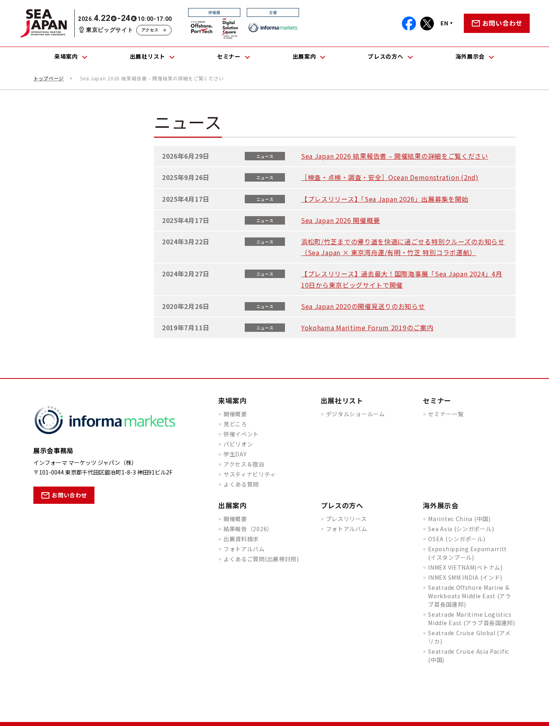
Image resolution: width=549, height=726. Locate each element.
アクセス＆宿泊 (243, 464)
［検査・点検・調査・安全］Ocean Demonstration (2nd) (390, 177)
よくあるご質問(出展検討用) (261, 559)
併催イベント (241, 434)
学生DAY (235, 454)
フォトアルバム (244, 549)
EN (444, 23)
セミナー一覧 (445, 414)
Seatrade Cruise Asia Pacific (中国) (468, 655)
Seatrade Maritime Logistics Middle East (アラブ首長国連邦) (471, 618)
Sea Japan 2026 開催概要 (340, 220)
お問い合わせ (502, 23)
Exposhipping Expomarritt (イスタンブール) (467, 553)
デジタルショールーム (355, 414)
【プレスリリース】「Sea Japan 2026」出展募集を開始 (384, 199)
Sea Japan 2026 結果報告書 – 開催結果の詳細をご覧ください (394, 156)
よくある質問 (241, 484)
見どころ (235, 424)
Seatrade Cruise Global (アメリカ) (469, 637)
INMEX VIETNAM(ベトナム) (465, 567)
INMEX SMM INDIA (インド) (465, 577)
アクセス (150, 30)
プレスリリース (346, 519)
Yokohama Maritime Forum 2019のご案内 (367, 327)
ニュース (265, 156)
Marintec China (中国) (459, 519)
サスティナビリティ (249, 474)
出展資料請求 (241, 539)
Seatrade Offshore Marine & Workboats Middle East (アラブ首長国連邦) (469, 595)
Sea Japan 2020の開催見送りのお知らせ (363, 306)
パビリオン (238, 444)
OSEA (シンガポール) (456, 539)
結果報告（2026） (248, 529)
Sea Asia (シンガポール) (461, 529)
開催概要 (235, 414)
